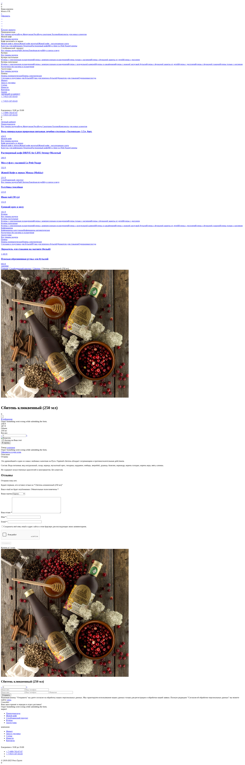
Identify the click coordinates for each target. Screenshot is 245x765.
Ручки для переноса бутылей (44, 78)
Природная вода (8, 124)
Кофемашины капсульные (12, 230)
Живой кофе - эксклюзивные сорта (54, 43)
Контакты (5, 89)
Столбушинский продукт (12, 180)
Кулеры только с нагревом (79, 60)
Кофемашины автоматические (37, 230)
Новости (5, 87)
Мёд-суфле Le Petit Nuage (59, 46)
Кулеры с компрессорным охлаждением (50, 60)
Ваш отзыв (6, 512)
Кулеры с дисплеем (131, 60)
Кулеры (4, 214)
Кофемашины (7, 228)
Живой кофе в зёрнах (10, 43)
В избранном (6, 419)
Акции (4, 92)
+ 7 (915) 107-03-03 (9, 96)
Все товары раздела (9, 34)
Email (4, 522)
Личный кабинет (8, 122)
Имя (3, 517)
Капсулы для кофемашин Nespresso (16, 46)
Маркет (4, 80)
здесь (9, 700)
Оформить (5, 16)
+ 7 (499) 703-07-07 (9, 113)
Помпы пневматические (11, 76)
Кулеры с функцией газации (207, 64)
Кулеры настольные (9, 219)
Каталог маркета (8, 30)
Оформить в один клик (11, 452)
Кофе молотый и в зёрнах (12, 143)
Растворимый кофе (40, 46)
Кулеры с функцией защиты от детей (107, 60)
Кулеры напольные (9, 223)
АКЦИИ (5, 266)
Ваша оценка (6, 494)
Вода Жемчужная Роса (28, 34)
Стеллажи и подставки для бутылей (16, 78)
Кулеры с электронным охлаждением (17, 60)
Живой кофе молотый (29, 43)
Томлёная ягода (35, 50)
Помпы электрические (32, 76)
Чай (19, 50)
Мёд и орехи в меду (50, 50)
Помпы (4, 239)
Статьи (4, 85)
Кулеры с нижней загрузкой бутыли (130, 64)
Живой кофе (6, 138)
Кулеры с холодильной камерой (82, 64)
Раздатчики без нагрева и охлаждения (17, 66)
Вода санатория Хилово (48, 34)
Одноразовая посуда (87, 78)
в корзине (11, 447)
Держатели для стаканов (67, 78)
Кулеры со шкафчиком (105, 64)
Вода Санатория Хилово (48, 126)
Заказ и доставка (8, 83)
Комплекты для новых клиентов (72, 34)
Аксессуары (6, 235)
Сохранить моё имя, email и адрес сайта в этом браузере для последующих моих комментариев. (45, 526)
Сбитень (25, 50)
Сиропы (73, 46)
